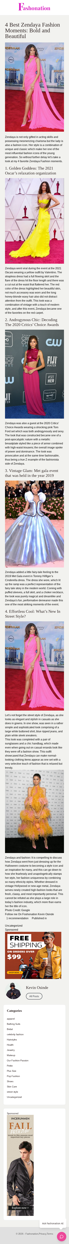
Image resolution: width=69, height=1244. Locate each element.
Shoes (10, 1081)
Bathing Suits (13, 1024)
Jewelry (11, 1050)
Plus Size (11, 1071)
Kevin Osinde (46, 914)
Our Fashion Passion (17, 1060)
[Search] (63, 7)
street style (12, 1091)
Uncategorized (13, 925)
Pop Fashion (13, 1076)
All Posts (34, 996)
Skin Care (12, 1086)
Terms (50, 1233)
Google (25, 910)
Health (10, 1044)
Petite (10, 1065)
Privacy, (43, 1233)
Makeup (11, 1055)
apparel (11, 1018)
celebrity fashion (15, 1034)
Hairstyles (12, 1039)
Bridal (10, 1029)
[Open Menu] (5, 7)
